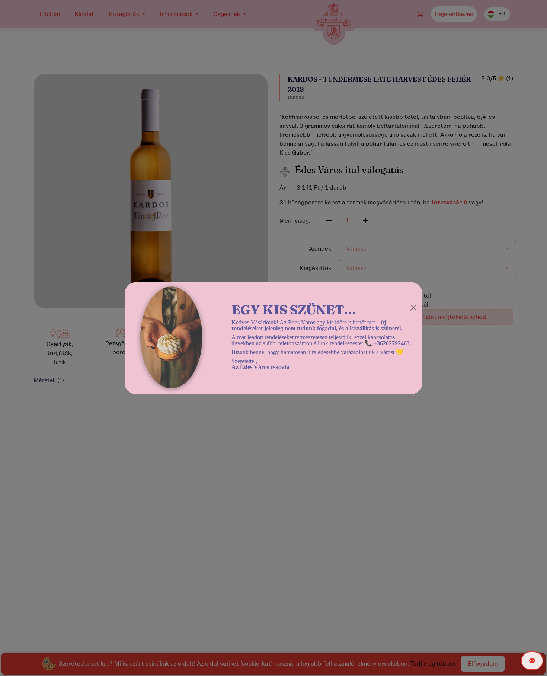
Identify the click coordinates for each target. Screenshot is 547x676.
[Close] (413, 307)
